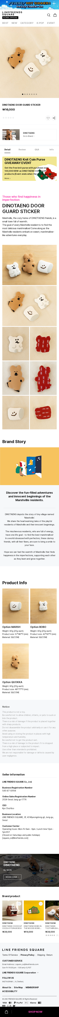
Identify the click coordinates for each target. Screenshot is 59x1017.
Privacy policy (27, 955)
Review (22, 149)
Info (52, 149)
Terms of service (10, 955)
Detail (7, 149)
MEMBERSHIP (32, 987)
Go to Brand (28, 136)
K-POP (40, 23)
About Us (6, 987)
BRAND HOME (11, 877)
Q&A (37, 149)
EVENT (51, 23)
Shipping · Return (45, 955)
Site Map (18, 987)
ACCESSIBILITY (9, 991)
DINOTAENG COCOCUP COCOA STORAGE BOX (12, 927)
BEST (5, 23)
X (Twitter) (19, 981)
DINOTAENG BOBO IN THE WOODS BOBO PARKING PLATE (33, 927)
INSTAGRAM (7, 981)
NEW (14, 23)
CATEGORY (27, 23)
